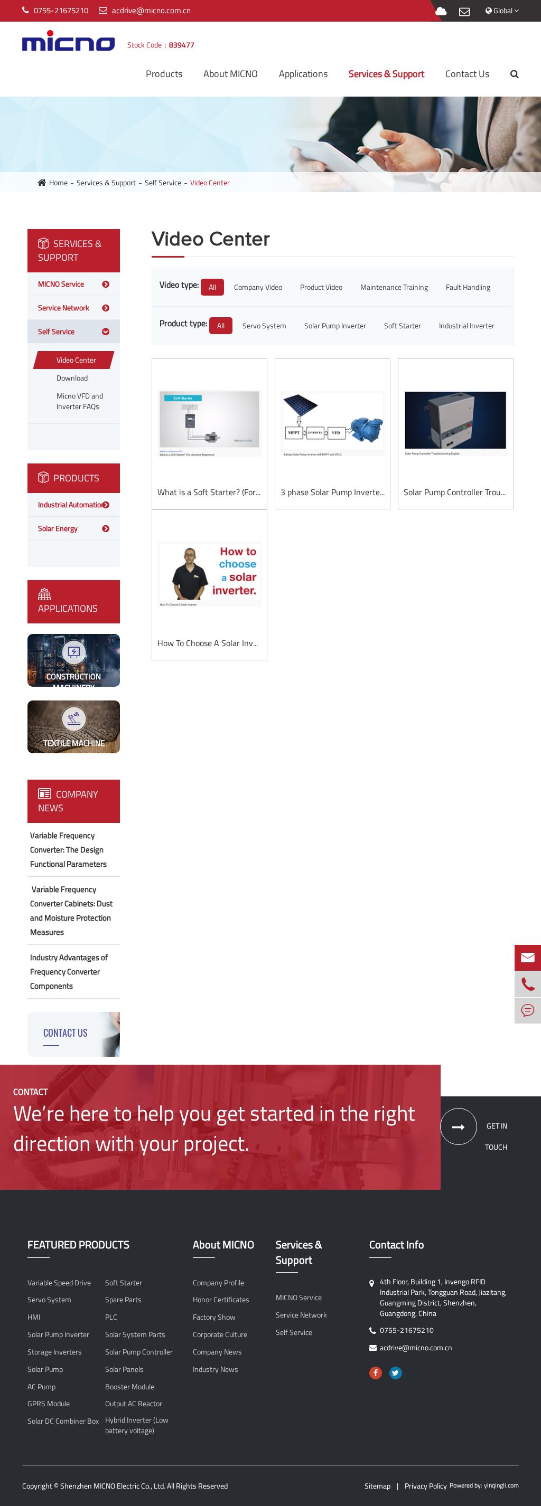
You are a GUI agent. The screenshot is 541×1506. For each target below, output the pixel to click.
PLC (111, 1317)
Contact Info (396, 1245)
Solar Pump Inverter (335, 325)
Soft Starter (402, 325)
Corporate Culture (220, 1334)
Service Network (63, 307)
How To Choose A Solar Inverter (209, 643)
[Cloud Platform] (441, 12)
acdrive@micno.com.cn (151, 10)
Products (164, 74)
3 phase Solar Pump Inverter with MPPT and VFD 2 (333, 492)
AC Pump (41, 1386)
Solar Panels (124, 1369)
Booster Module (129, 1386)
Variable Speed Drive (59, 1282)
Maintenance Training (394, 286)
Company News (68, 801)
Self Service (163, 182)
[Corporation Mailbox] (464, 12)
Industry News (215, 1369)
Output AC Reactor (133, 1403)
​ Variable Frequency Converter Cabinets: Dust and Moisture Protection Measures (71, 910)
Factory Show (214, 1317)
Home (58, 182)
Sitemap (377, 1485)
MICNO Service (61, 283)
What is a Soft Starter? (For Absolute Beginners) (209, 492)
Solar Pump (45, 1369)
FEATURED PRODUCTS (78, 1245)
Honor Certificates (221, 1299)
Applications (303, 74)
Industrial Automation (71, 504)
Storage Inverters (54, 1352)
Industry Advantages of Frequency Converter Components (69, 971)
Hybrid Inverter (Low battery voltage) (137, 1425)
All (212, 286)
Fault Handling (468, 286)
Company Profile (218, 1282)
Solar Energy (58, 528)
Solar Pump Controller (139, 1352)
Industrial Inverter (467, 325)
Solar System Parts (135, 1334)
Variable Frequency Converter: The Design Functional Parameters (68, 849)
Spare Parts (123, 1299)
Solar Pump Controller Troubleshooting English (456, 492)
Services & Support (386, 74)
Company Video (258, 286)
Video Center (210, 182)
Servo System (264, 325)
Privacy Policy (426, 1485)
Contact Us (467, 74)
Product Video (321, 286)
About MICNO (230, 74)
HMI (33, 1317)
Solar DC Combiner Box (63, 1421)
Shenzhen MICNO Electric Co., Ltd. (112, 1485)
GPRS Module (48, 1403)
